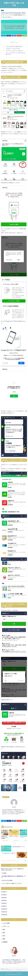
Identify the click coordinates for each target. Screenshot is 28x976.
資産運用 (5, 942)
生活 (4, 935)
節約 (2, 10)
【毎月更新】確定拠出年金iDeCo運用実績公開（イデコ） (13, 877)
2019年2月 (4, 903)
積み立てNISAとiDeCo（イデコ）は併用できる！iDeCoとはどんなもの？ (12, 869)
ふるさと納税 (6, 923)
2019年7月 (4, 891)
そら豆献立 (3, 873)
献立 (4, 932)
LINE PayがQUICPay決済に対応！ (14, 46)
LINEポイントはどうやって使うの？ (14, 50)
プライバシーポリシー (10, 972)
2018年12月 (4, 909)
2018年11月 (4, 911)
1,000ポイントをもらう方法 (13, 48)
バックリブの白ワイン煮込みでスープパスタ (11, 883)
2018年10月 (4, 914)
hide (16, 42)
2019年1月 (4, 906)
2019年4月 (4, 897)
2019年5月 (4, 894)
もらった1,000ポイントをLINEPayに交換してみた (15, 53)
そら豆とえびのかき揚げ (7, 880)
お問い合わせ (19, 972)
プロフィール (6, 926)
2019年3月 (4, 900)
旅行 (4, 929)
